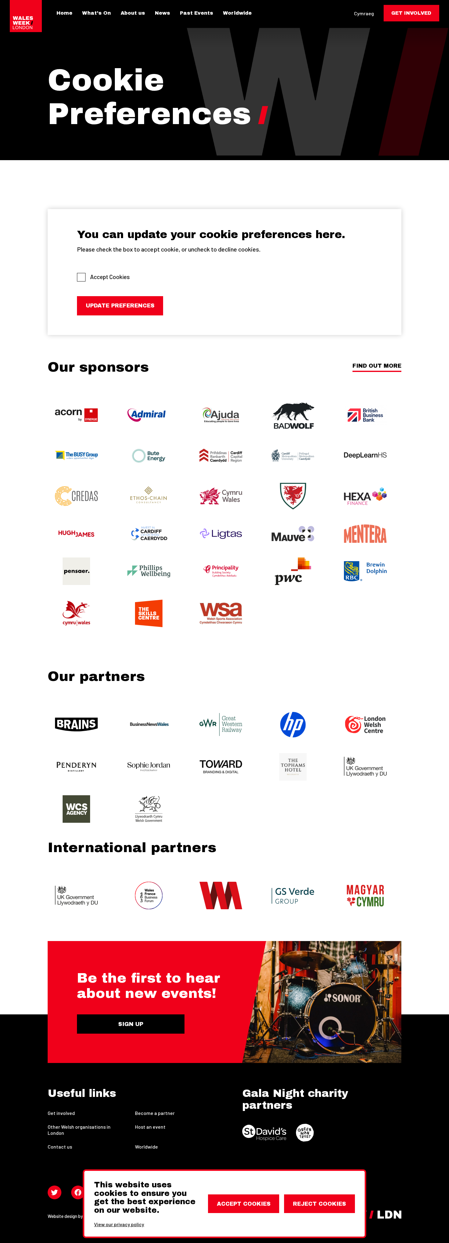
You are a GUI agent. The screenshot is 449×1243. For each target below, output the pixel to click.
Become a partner (155, 1113)
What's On (96, 13)
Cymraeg (364, 13)
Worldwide (237, 13)
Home (64, 13)
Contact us (60, 1146)
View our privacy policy (119, 1224)
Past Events (196, 13)
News (162, 13)
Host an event (150, 1127)
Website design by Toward (73, 1216)
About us (133, 13)
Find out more (376, 366)
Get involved (61, 1113)
